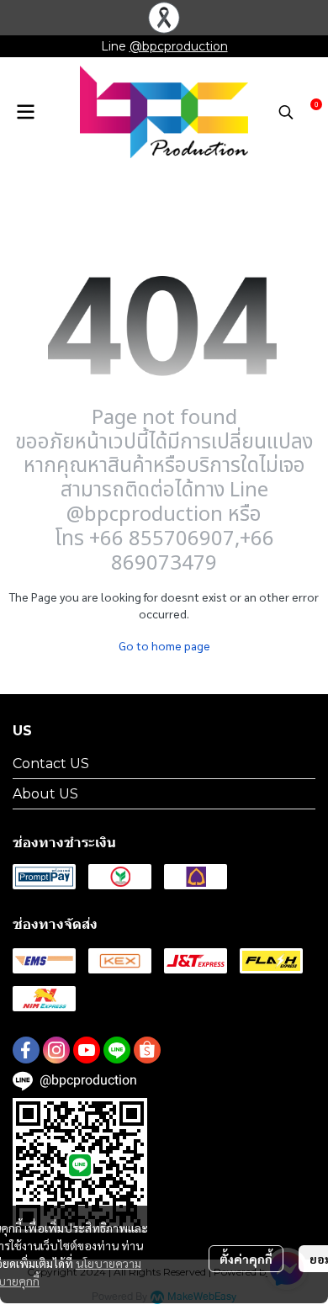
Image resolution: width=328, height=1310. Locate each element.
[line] (116, 1050)
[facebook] (26, 1050)
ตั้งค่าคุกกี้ (246, 1258)
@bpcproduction (179, 46)
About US (45, 794)
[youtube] (86, 1050)
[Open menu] (25, 112)
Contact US (51, 764)
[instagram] (56, 1050)
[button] (286, 112)
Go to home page (164, 645)
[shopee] (147, 1050)
